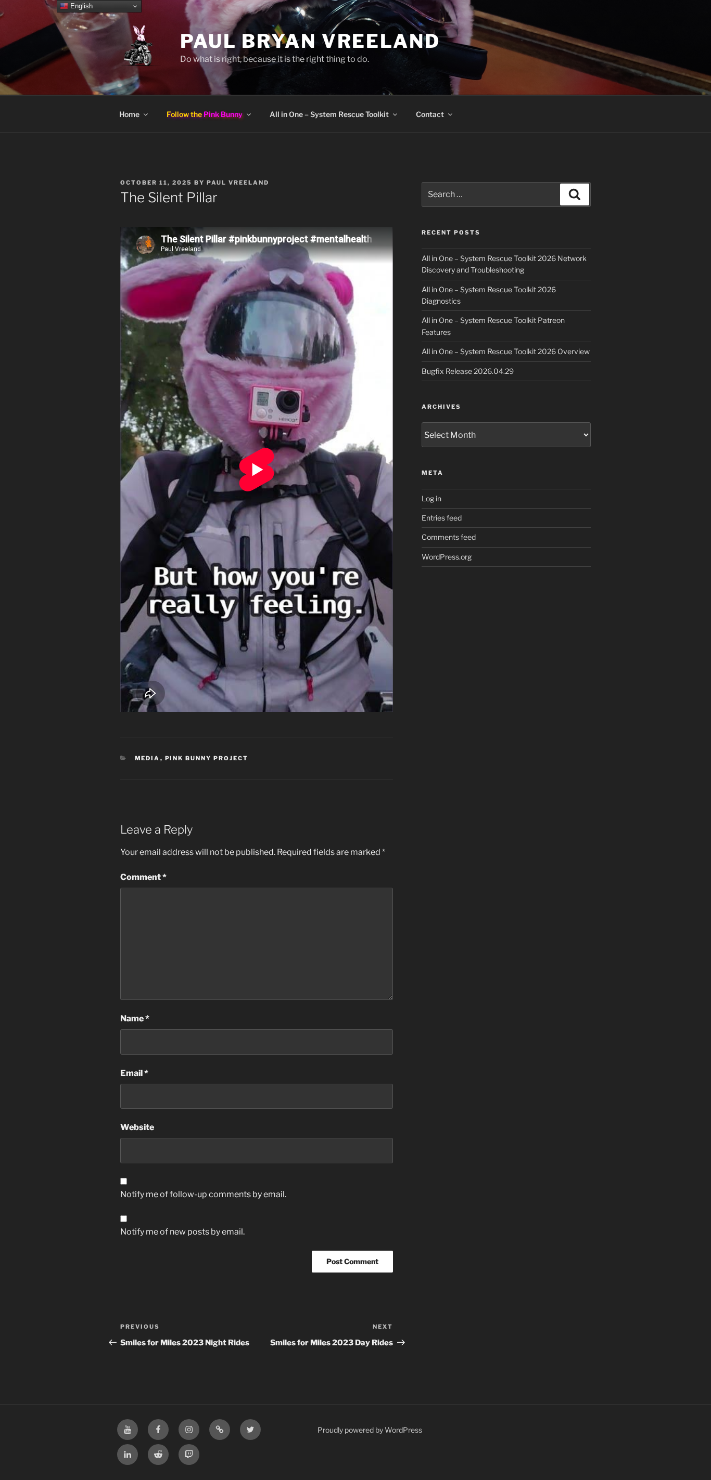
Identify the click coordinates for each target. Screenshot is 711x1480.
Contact (430, 114)
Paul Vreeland (238, 182)
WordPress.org (447, 556)
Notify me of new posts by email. (182, 1232)
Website (137, 1127)
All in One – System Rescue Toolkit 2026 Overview (506, 351)
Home (129, 114)
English (80, 6)
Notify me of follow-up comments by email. (203, 1194)
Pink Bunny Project (207, 758)
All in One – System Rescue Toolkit (329, 114)
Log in (431, 498)
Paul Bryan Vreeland (310, 41)
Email (134, 1073)
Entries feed (442, 517)
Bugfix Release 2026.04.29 (468, 371)
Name (134, 1018)
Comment (143, 877)
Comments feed (449, 537)
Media (147, 758)
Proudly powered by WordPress (370, 1429)
